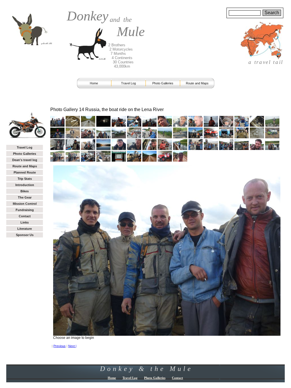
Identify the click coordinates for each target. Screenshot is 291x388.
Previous (59, 346)
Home (94, 83)
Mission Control (25, 203)
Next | (72, 346)
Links (24, 222)
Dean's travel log (24, 160)
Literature (24, 228)
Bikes (24, 191)
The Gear (25, 197)
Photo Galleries (162, 83)
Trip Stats (25, 178)
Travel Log (128, 83)
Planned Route (25, 172)
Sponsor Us (25, 235)
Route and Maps (197, 83)
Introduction (24, 185)
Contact (25, 216)
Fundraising (25, 210)
